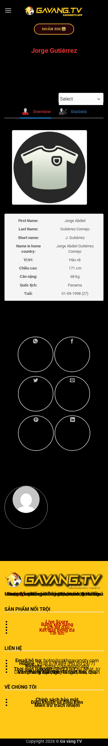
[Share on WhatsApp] (35, 354)
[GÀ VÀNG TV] (54, 10)
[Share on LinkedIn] (72, 433)
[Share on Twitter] (36, 393)
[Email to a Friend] (72, 393)
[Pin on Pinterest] (36, 433)
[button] (8, 10)
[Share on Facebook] (72, 354)
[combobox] (81, 99)
